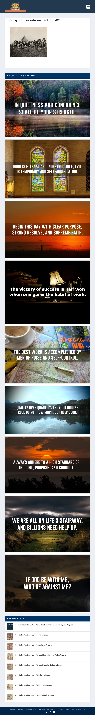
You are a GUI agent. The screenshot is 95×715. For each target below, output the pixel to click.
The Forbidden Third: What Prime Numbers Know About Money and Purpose (44, 625)
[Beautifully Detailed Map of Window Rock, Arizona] (10, 697)
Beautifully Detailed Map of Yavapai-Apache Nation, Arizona (38, 665)
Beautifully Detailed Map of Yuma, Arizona (31, 635)
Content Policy (30, 709)
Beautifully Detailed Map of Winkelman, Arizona (33, 685)
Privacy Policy (65, 709)
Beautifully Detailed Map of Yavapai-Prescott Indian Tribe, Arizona (40, 655)
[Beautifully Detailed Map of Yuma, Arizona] (10, 636)
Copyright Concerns (45, 709)
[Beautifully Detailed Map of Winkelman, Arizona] (10, 687)
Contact (20, 709)
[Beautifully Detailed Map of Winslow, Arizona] (10, 677)
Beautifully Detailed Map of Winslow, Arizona (32, 675)
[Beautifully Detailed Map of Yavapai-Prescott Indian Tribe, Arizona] (10, 656)
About (12, 709)
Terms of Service (78, 709)
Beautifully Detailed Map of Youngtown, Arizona (33, 645)
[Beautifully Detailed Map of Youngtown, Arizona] (10, 646)
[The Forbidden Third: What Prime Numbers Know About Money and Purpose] (10, 626)
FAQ (56, 709)
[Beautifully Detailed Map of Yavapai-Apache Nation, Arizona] (10, 667)
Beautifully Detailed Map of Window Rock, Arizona (34, 695)
